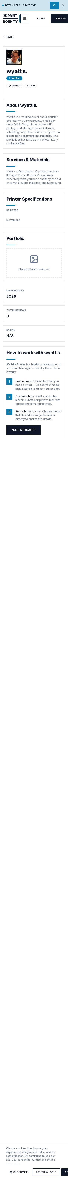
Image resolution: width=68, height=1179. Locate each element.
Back (10, 37)
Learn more (13, 1163)
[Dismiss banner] (63, 5)
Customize (20, 1172)
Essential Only (46, 1172)
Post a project (23, 429)
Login (41, 18)
